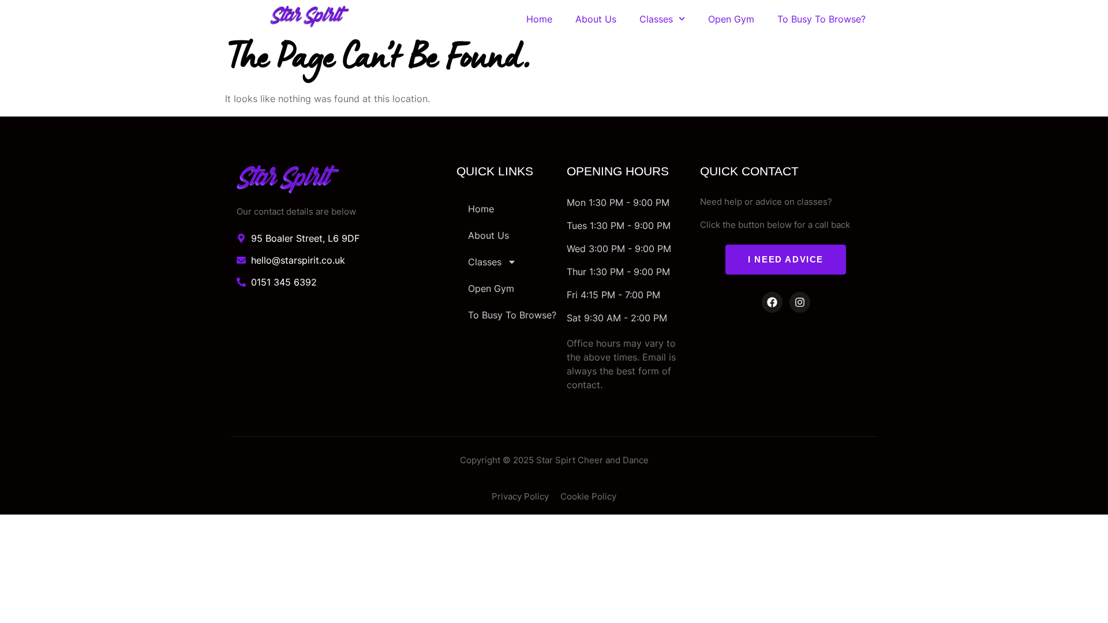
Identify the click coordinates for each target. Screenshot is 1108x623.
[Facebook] (772, 302)
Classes (656, 19)
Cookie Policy (588, 496)
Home (539, 19)
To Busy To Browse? (821, 19)
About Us (595, 19)
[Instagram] (799, 302)
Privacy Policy (520, 496)
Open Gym (731, 19)
